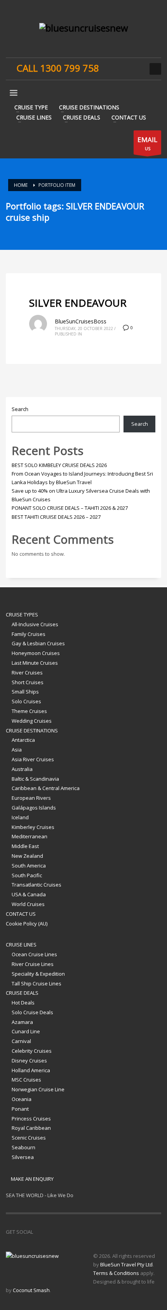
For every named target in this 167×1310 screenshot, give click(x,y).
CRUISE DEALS (22, 992)
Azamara (22, 1022)
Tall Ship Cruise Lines (36, 983)
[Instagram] (124, 69)
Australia (22, 769)
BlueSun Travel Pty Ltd (126, 1264)
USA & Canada (29, 894)
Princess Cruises (31, 1118)
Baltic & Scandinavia (35, 778)
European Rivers (31, 797)
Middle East (25, 846)
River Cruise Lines (33, 964)
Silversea (23, 1157)
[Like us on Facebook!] (39, 1232)
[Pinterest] (136, 69)
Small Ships (25, 691)
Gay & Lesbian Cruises (38, 643)
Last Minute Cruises (35, 662)
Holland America (31, 1070)
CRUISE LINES (21, 944)
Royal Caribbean (31, 1127)
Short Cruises (27, 682)
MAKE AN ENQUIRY (32, 1178)
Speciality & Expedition (38, 973)
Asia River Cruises (33, 759)
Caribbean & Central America (46, 788)
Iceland (20, 817)
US (147, 143)
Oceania (21, 1099)
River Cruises (27, 672)
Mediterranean (29, 836)
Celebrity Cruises (32, 1050)
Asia (17, 749)
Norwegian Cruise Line (38, 1089)
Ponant (20, 1108)
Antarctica (23, 739)
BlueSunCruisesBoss (80, 321)
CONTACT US (21, 913)
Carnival (21, 1041)
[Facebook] (112, 69)
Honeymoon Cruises (36, 653)
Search (20, 409)
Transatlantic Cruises (36, 884)
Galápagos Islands (34, 807)
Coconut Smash (31, 1290)
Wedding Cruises (32, 720)
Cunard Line (26, 1031)
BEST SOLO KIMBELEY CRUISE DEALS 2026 (59, 465)
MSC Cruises (26, 1079)
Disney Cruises (29, 1060)
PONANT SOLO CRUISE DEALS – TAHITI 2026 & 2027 (70, 507)
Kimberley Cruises (33, 827)
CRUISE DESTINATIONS (32, 730)
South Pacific (27, 875)
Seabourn (23, 1147)
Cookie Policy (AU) (26, 923)
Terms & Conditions (116, 1273)
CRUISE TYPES (22, 614)
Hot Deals (23, 1002)
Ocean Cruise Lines (34, 954)
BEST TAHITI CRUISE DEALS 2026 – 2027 (56, 516)
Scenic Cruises (29, 1137)
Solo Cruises (26, 701)
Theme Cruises (29, 711)
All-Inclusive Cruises (35, 624)
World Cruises (28, 904)
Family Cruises (28, 633)
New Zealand (27, 855)
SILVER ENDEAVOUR (78, 303)
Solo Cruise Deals (32, 1012)
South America (29, 865)
